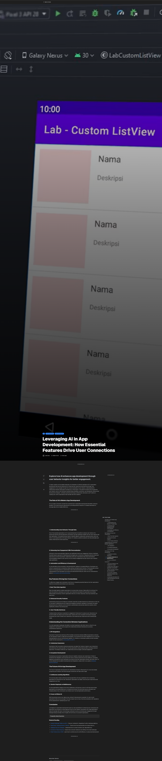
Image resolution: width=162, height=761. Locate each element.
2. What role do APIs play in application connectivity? (112, 567)
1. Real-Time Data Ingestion (112, 536)
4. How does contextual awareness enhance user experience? (112, 574)
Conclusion (107, 561)
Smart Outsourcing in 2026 (57, 732)
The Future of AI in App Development (109, 551)
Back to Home (48, 2)
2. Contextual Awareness (112, 547)
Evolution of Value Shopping (57, 729)
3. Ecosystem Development (112, 549)
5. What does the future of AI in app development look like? (113, 577)
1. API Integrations (110, 545)
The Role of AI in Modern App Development (111, 520)
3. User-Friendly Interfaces (112, 540)
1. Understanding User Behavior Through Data (112, 523)
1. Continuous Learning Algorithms (111, 554)
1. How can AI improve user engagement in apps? (112, 564)
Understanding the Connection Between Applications (111, 543)
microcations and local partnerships (61, 573)
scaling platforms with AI (69, 640)
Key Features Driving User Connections (110, 533)
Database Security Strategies (57, 727)
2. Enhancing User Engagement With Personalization (111, 527)
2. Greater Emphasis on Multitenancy (112, 557)
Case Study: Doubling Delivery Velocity (60, 725)
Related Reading (110, 580)
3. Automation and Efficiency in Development (113, 530)
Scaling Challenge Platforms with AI (59, 723)
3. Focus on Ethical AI (111, 560)
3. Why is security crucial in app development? (112, 570)
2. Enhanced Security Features (111, 538)
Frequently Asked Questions (57, 716)
